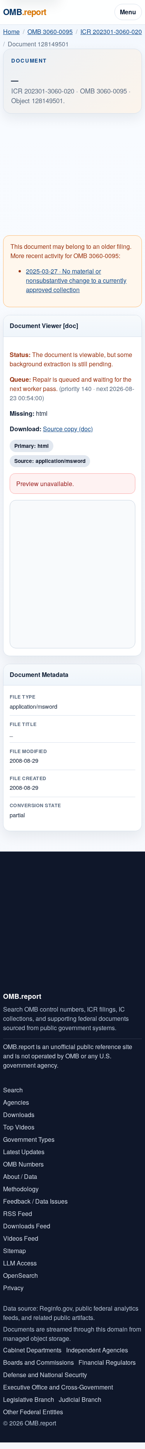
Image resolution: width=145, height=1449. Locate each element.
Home (11, 31)
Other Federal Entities (33, 1411)
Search (13, 1089)
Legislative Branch (28, 1399)
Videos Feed (20, 1238)
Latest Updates (23, 1151)
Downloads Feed (26, 1225)
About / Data (20, 1176)
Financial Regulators (107, 1362)
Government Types (29, 1139)
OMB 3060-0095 (50, 31)
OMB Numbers (23, 1164)
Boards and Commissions (38, 1362)
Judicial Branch (80, 1399)
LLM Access (20, 1263)
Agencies (16, 1102)
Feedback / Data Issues (35, 1201)
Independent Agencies (97, 1349)
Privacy (13, 1287)
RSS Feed (17, 1213)
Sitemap (14, 1250)
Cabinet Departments (32, 1349)
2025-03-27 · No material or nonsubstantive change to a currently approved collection (76, 280)
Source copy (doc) (68, 428)
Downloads (18, 1114)
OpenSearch (20, 1275)
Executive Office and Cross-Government (58, 1387)
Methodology (21, 1188)
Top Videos (18, 1126)
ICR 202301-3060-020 (111, 31)
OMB (24, 12)
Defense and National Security (45, 1374)
